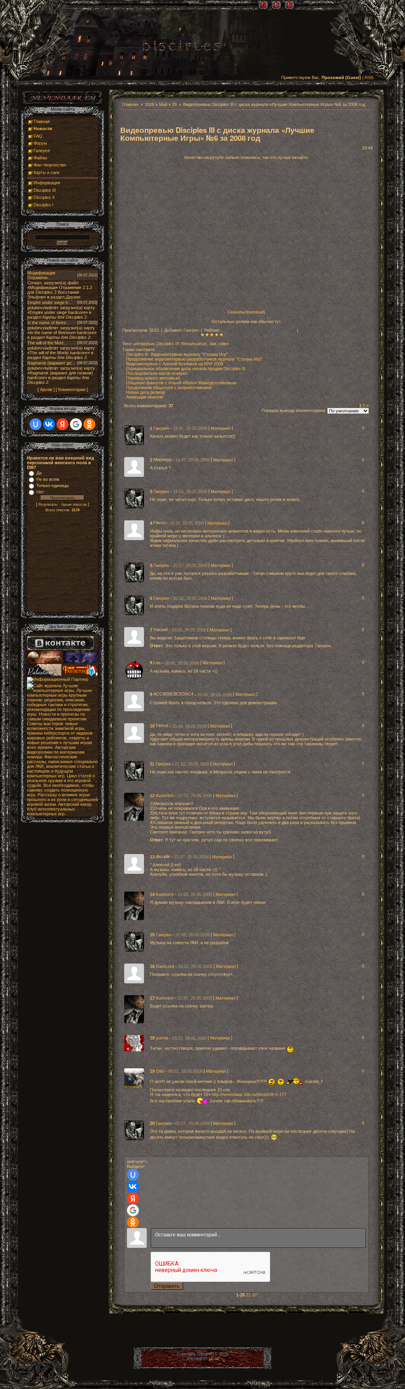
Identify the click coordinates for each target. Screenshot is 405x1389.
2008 (149, 104)
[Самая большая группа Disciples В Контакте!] (60, 648)
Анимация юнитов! (144, 397)
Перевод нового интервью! (153, 378)
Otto (160, 1071)
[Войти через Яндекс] (133, 1198)
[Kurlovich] (134, 806)
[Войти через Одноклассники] (133, 1222)
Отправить (167, 1286)
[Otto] (134, 1077)
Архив (46, 389)
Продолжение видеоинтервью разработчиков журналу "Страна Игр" (194, 359)
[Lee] (134, 669)
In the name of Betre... (48, 322)
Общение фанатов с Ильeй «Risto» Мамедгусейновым (181, 382)
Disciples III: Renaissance (181, 343)
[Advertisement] (62, 563)
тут (277, 321)
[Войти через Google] (133, 1210)
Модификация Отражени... (41, 275)
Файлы (40, 157)
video (223, 343)
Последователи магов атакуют (157, 373)
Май (163, 104)
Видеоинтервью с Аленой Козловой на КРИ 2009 (174, 363)
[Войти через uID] (133, 1175)
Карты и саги (46, 172)
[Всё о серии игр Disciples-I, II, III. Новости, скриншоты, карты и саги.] (181, 47)
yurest (162, 1038)
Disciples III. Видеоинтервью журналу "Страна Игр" (177, 354)
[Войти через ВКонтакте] (133, 1186)
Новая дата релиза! (145, 392)
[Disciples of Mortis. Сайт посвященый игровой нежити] (80, 661)
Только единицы (52, 485)
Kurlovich (165, 795)
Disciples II (44, 197)
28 (174, 104)
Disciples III (45, 190)
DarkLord (165, 966)
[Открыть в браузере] (62, 104)
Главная (130, 104)
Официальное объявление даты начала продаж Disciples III (186, 368)
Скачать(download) (246, 312)
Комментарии (71, 389)
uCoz (214, 1358)
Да (39, 473)
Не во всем (47, 479)
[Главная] (263, 5)
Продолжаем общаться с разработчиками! (169, 387)
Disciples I (43, 204)
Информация (47, 182)
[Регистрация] (276, 5)
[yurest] (134, 1042)
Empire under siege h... (49, 302)
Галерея (42, 150)
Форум (40, 143)
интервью (143, 343)
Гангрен (191, 330)
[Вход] (289, 5)
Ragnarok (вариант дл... (51, 363)
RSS (369, 77)
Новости (43, 128)
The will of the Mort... (47, 342)
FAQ (38, 136)
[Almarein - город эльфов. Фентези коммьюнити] (45, 661)
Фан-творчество (50, 165)
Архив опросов (74, 504)
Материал (221, 428)
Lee (157, 663)
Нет (40, 491)
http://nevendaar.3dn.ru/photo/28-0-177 (249, 1094)
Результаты (47, 504)
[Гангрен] (134, 435)
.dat (212, 343)
